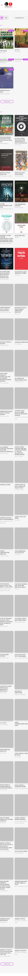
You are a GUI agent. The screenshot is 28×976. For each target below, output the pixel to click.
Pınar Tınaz (17, 314)
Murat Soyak (17, 51)
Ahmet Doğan (3, 62)
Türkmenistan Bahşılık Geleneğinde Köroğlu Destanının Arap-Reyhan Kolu (6, 139)
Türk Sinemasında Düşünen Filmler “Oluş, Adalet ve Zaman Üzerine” (6, 585)
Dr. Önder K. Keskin (4, 279)
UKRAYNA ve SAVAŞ (5, 484)
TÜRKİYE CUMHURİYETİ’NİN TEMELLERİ (4, 552)
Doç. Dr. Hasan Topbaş (5, 851)
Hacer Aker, (2, 312)
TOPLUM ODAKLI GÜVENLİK (4, 655)
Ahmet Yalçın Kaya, (4, 209)
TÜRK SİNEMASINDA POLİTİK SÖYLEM (20, 551)
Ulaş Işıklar (9, 176)
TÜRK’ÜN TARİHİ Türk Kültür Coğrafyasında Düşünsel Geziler (20, 486)
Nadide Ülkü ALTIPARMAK (6, 243)
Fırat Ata (11, 209)
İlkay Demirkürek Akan (20, 622)
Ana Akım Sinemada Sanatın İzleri (5, 173)
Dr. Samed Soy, (18, 417)
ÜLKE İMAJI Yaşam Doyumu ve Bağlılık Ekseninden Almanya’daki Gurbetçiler (21, 413)
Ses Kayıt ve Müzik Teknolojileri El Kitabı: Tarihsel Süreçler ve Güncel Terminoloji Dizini (21, 141)
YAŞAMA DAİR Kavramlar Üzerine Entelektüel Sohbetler (6, 413)
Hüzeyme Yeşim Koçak (4, 93)
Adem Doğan (17, 275)
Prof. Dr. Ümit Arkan (19, 823)
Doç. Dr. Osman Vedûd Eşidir (21, 658)
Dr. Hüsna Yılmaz (4, 890)
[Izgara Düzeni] (2, 18)
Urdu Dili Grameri (19, 59)
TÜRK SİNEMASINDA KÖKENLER (20, 205)
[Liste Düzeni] (6, 18)
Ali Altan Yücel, (3, 176)
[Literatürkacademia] (8, 5)
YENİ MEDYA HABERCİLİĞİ (21, 342)
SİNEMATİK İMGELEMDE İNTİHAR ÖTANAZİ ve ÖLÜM (21, 883)
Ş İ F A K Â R (3, 723)
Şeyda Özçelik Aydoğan (5, 956)
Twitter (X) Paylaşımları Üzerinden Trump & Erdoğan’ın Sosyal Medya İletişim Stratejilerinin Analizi (6, 621)
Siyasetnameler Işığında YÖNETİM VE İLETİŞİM (21, 272)
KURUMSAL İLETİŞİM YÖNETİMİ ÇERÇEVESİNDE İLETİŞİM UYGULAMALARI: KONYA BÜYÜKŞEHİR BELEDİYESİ (6, 238)
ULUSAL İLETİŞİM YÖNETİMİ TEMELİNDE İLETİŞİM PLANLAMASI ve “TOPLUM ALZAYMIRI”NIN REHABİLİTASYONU (21, 450)
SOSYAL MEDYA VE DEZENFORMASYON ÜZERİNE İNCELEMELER (6, 786)
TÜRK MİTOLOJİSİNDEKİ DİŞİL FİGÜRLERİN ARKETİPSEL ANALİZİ (21, 585)
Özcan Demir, (18, 952)
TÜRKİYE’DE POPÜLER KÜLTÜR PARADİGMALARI (6, 518)
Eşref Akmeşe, (18, 920)
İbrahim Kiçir (3, 822)
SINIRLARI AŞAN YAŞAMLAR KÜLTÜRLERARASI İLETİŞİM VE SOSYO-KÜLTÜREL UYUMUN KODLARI (5, 885)
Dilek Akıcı (17, 589)
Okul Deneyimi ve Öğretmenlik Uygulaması (6, 60)
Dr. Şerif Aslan (18, 756)
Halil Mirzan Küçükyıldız (20, 694)
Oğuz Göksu (17, 520)
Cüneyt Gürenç (18, 144)
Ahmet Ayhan (3, 52)
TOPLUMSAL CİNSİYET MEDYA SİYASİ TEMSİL (20, 619)
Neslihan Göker (3, 922)
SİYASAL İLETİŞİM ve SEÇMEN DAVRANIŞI (20, 818)
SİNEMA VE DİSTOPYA (20, 950)
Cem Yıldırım (17, 554)
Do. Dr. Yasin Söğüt (4, 383)
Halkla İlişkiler (3, 51)
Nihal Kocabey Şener (19, 176)
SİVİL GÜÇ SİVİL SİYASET (21, 851)
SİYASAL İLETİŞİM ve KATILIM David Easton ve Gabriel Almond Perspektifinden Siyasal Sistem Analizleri (6, 846)
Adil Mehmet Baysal (19, 381)
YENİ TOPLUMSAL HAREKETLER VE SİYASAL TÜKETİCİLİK (6, 819)
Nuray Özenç (17, 61)
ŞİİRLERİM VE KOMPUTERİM (18, 692)
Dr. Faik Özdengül (4, 724)
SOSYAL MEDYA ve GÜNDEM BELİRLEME (20, 785)
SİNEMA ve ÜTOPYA (20, 919)
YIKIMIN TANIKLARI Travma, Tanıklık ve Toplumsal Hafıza (5, 309)
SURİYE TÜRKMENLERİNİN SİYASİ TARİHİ (21, 724)
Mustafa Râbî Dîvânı (20, 235)
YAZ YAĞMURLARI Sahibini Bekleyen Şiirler (21, 379)
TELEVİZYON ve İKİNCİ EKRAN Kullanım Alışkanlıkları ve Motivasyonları (5, 689)
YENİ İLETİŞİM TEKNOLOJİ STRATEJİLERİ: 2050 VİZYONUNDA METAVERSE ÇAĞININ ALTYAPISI (5, 377)
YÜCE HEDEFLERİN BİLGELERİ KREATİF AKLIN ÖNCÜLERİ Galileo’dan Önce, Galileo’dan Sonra (5, 274)
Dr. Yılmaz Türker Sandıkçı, (21, 821)
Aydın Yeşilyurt (3, 692)
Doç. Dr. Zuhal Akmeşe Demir (21, 886)
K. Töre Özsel (7, 590)
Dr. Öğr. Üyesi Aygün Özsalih (21, 788)
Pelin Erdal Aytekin (19, 207)
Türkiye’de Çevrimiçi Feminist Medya (20, 173)
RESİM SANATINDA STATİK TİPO (5, 750)
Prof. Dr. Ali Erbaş (19, 456)
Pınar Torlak (8, 312)
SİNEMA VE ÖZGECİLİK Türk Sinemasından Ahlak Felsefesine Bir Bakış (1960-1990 (6, 952)
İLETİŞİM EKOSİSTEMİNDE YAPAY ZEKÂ (6, 205)
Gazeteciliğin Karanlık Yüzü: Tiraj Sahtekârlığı (20, 655)
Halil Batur (17, 237)
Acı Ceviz (17, 50)
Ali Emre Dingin (18, 344)
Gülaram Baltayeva (4, 143)
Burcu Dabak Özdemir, (5, 521)
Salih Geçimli (3, 753)
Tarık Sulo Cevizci (4, 453)
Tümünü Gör (6, 101)
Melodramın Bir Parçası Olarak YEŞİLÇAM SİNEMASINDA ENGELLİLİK (20, 310)
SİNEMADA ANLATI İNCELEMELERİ (5, 919)
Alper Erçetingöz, (4, 588)
